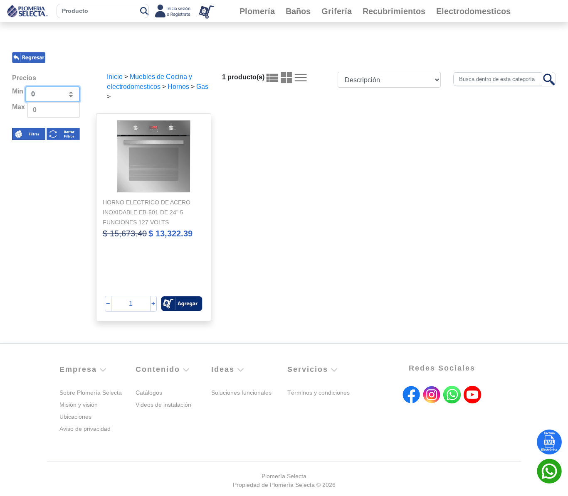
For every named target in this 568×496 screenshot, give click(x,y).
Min (17, 91)
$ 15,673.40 (125, 233)
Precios (24, 77)
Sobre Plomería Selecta (90, 392)
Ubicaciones (75, 416)
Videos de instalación (163, 404)
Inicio (115, 76)
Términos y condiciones (318, 392)
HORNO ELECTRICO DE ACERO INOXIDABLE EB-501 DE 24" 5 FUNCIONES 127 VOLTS (146, 212)
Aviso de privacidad (85, 428)
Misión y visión (78, 404)
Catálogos (149, 392)
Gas (202, 86)
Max (18, 106)
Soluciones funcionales (241, 392)
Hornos (178, 86)
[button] (182, 303)
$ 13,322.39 (170, 233)
